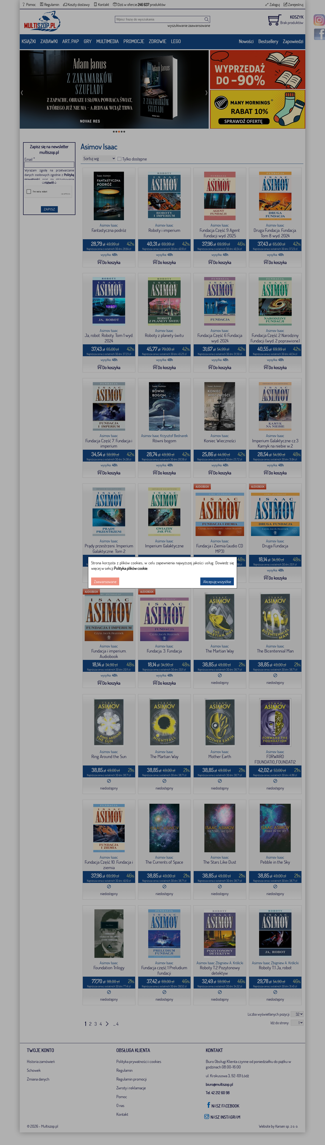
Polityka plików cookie (131, 568)
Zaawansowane (105, 581)
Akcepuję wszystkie (217, 581)
